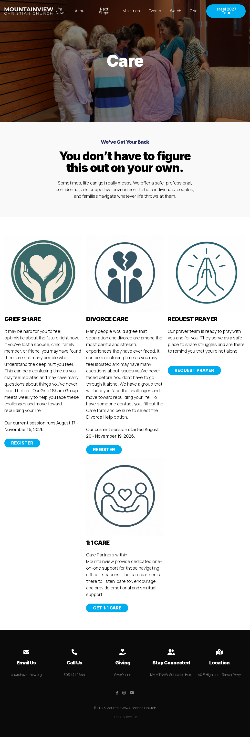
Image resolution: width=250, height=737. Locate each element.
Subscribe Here (180, 674)
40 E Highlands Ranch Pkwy (219, 674)
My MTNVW (159, 674)
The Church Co (125, 717)
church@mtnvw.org (26, 674)
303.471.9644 (74, 674)
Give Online (122, 674)
